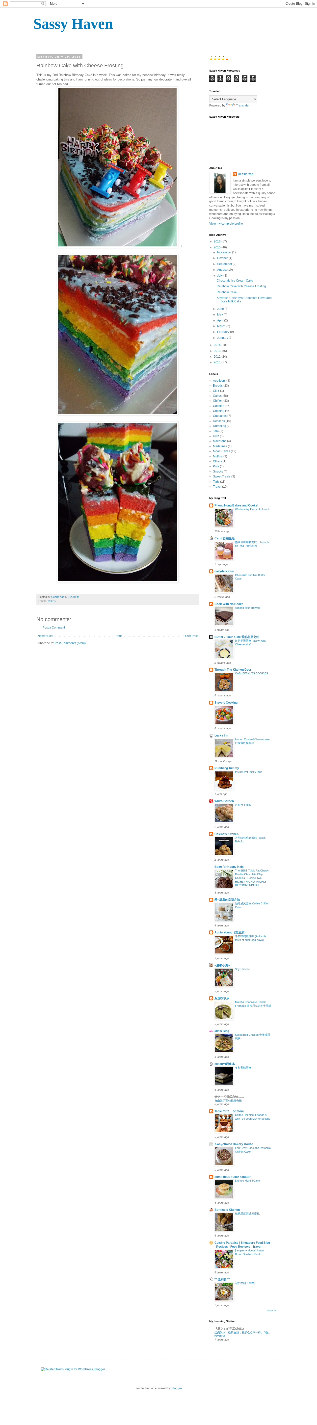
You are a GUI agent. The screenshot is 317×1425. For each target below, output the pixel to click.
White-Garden (224, 801)
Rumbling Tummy (226, 768)
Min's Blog (221, 1031)
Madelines (220, 446)
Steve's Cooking (226, 702)
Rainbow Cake (227, 292)
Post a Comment (54, 627)
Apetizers (219, 380)
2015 (217, 247)
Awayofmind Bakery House (233, 1144)
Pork (216, 466)
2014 (217, 345)
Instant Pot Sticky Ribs (248, 771)
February (223, 332)
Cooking (218, 411)
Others (217, 461)
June (221, 309)
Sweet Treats (222, 476)
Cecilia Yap (245, 174)
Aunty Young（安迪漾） (230, 932)
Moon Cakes (221, 451)
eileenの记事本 (224, 1064)
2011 (217, 362)
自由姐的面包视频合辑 (228, 1100)
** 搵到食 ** (222, 1279)
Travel (217, 486)
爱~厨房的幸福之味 (227, 899)
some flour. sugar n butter (232, 1177)
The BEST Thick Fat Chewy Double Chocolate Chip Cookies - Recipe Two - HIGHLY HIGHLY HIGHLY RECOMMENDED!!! (252, 878)
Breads (218, 385)
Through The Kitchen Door (232, 669)
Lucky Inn (221, 735)
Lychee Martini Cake (247, 1180)
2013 (217, 351)
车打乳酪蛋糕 (243, 1067)
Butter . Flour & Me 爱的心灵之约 (236, 637)
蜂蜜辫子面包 (243, 804)
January (223, 338)
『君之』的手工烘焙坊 (229, 1328)
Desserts (219, 421)
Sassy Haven (73, 24)
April (220, 320)
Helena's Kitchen (226, 834)
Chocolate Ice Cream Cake (235, 280)
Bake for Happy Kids (229, 867)
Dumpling (219, 426)
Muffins (218, 456)
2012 (217, 356)
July (220, 275)
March (221, 326)
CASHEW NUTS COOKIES (251, 673)
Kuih (216, 436)
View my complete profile (226, 223)
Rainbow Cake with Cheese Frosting (241, 286)
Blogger (176, 1388)
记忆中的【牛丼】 (246, 1283)
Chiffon (218, 400)
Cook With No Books (228, 604)
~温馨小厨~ (222, 965)
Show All (271, 1310)
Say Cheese (242, 969)
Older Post (191, 636)
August (222, 269)
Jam (216, 431)
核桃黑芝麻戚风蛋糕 (247, 1213)
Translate (242, 105)
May (220, 314)
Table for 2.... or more (229, 1111)
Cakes (52, 601)
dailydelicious (224, 571)
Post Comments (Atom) (70, 643)
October (223, 258)
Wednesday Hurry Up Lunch (252, 509)
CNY (216, 391)
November (224, 252)
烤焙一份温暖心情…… (229, 1097)
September (225, 264)
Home (118, 636)
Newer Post (45, 636)
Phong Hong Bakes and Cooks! (236, 505)
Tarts (216, 481)
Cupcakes (220, 416)
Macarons (219, 441)
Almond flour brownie (247, 607)
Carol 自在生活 (224, 538)
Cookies (218, 406)
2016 (217, 241)
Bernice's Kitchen (227, 1210)
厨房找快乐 (221, 998)
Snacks (218, 471)
